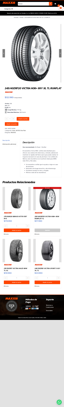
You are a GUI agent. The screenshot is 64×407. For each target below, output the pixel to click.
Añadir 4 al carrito (11, 124)
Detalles (7, 234)
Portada (16, 17)
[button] (59, 402)
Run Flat (23, 130)
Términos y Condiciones (50, 306)
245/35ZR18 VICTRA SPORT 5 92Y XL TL (47, 269)
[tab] (10, 140)
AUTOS (18, 130)
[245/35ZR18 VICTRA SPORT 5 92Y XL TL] (47, 250)
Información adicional (9, 144)
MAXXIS (13, 132)
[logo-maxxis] (9, 2)
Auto (13, 130)
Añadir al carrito (23, 119)
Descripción (6, 140)
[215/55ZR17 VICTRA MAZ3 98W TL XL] (17, 250)
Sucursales (49, 311)
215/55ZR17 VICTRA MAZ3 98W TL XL (15, 269)
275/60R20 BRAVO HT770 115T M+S (15, 217)
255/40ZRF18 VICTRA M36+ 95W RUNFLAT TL (47, 217)
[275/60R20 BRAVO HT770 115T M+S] (17, 198)
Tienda (21, 17)
